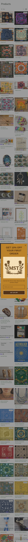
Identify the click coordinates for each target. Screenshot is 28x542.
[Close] (25, 245)
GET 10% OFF (14, 292)
